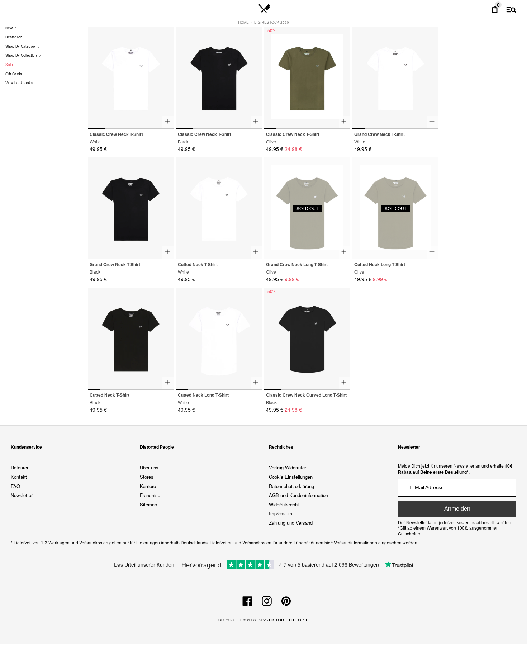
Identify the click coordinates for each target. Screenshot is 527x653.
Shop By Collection (21, 55)
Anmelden (457, 509)
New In (11, 27)
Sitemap (148, 504)
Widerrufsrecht (284, 504)
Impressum (280, 513)
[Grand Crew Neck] (395, 78)
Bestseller (13, 36)
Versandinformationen (355, 542)
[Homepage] (264, 9)
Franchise (150, 495)
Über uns (149, 467)
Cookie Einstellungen (291, 476)
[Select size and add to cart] (168, 122)
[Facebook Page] (247, 600)
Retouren (20, 467)
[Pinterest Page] (286, 600)
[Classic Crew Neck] (131, 78)
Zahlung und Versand (291, 522)
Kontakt (19, 476)
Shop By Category (21, 46)
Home (243, 22)
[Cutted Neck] (219, 208)
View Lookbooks (19, 82)
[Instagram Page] (267, 600)
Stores (146, 476)
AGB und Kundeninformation (298, 495)
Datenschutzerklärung (291, 486)
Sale (9, 64)
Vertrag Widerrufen (288, 467)
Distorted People (288, 620)
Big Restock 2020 (271, 22)
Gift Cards (13, 73)
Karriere (148, 486)
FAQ (15, 486)
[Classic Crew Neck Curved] (307, 339)
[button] (165, 75)
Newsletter (22, 495)
